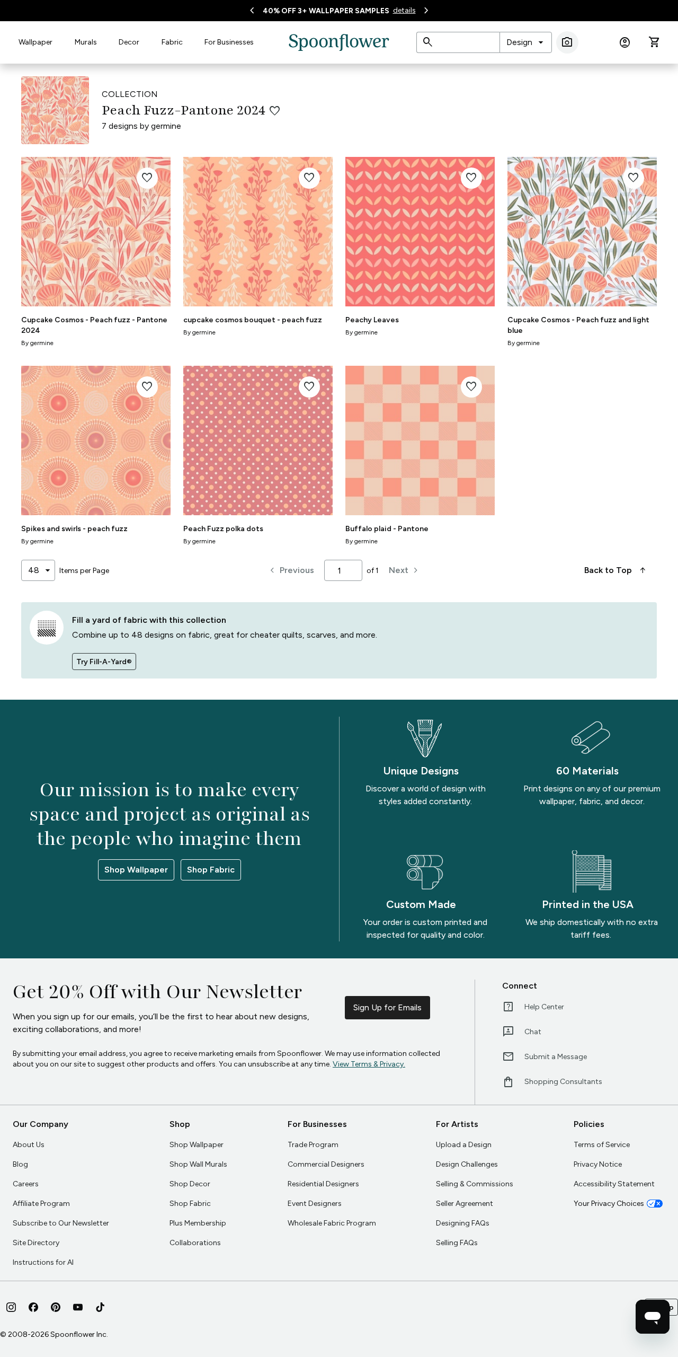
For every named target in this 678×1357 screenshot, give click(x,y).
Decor (129, 42)
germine (166, 126)
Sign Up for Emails (387, 1007)
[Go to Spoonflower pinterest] (55, 1307)
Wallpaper (35, 42)
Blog (20, 1164)
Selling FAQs (457, 1242)
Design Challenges (467, 1164)
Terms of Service (602, 1144)
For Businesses (229, 42)
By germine (37, 343)
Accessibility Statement (614, 1183)
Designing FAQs (462, 1223)
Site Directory (36, 1242)
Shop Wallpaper (136, 870)
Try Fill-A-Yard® (104, 661)
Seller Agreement (464, 1203)
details (404, 10)
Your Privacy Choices (609, 1203)
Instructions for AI (43, 1262)
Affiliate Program (41, 1203)
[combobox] (525, 42)
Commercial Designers (326, 1164)
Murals (86, 42)
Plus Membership (198, 1223)
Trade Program (313, 1144)
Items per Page (84, 570)
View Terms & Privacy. (369, 1064)
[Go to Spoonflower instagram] (11, 1307)
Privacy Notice (598, 1164)
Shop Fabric (211, 870)
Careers (26, 1183)
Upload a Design (464, 1144)
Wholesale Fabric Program (332, 1223)
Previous (290, 570)
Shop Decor (190, 1183)
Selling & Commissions (474, 1183)
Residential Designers (323, 1183)
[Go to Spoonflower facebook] (33, 1307)
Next (405, 570)
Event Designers (315, 1203)
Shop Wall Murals (198, 1164)
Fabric (172, 42)
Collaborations (195, 1242)
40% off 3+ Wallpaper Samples (326, 10)
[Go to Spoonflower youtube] (78, 1307)
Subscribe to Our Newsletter (61, 1223)
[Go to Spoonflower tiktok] (100, 1307)
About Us (28, 1144)
